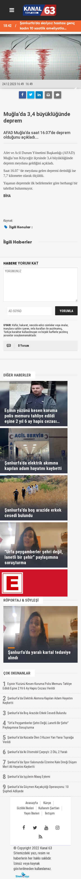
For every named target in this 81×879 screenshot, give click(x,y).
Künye (47, 803)
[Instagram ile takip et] (57, 827)
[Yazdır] (48, 95)
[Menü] (12, 10)
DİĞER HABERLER (17, 375)
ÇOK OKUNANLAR (16, 673)
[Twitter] (30, 95)
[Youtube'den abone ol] (46, 827)
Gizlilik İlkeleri (25, 808)
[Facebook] (22, 95)
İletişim (50, 813)
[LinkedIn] (39, 95)
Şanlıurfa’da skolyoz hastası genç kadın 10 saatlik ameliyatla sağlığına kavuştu (47, 26)
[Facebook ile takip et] (23, 827)
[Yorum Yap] (57, 95)
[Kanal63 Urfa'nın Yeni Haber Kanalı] (39, 10)
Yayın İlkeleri (31, 813)
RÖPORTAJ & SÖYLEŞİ (20, 600)
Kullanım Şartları (48, 808)
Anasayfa (31, 803)
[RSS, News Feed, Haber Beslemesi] (40, 836)
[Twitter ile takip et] (34, 827)
